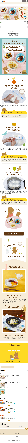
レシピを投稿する (3, 433)
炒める (12, 409)
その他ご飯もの (2, 22)
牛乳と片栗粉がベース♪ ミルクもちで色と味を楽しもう (12, 375)
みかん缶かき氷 (8, 401)
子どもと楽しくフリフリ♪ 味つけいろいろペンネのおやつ (13, 382)
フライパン (9, 409)
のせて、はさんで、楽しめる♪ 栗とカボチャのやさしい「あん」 (13, 389)
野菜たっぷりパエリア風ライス (9, 408)
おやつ (4, 22)
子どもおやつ (7, 22)
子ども (8, 402)
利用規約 (2, 436)
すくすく (6, 402)
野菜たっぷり (15, 409)
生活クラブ (14, 440)
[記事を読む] (6, 376)
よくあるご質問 (16, 436)
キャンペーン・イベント (17, 433)
